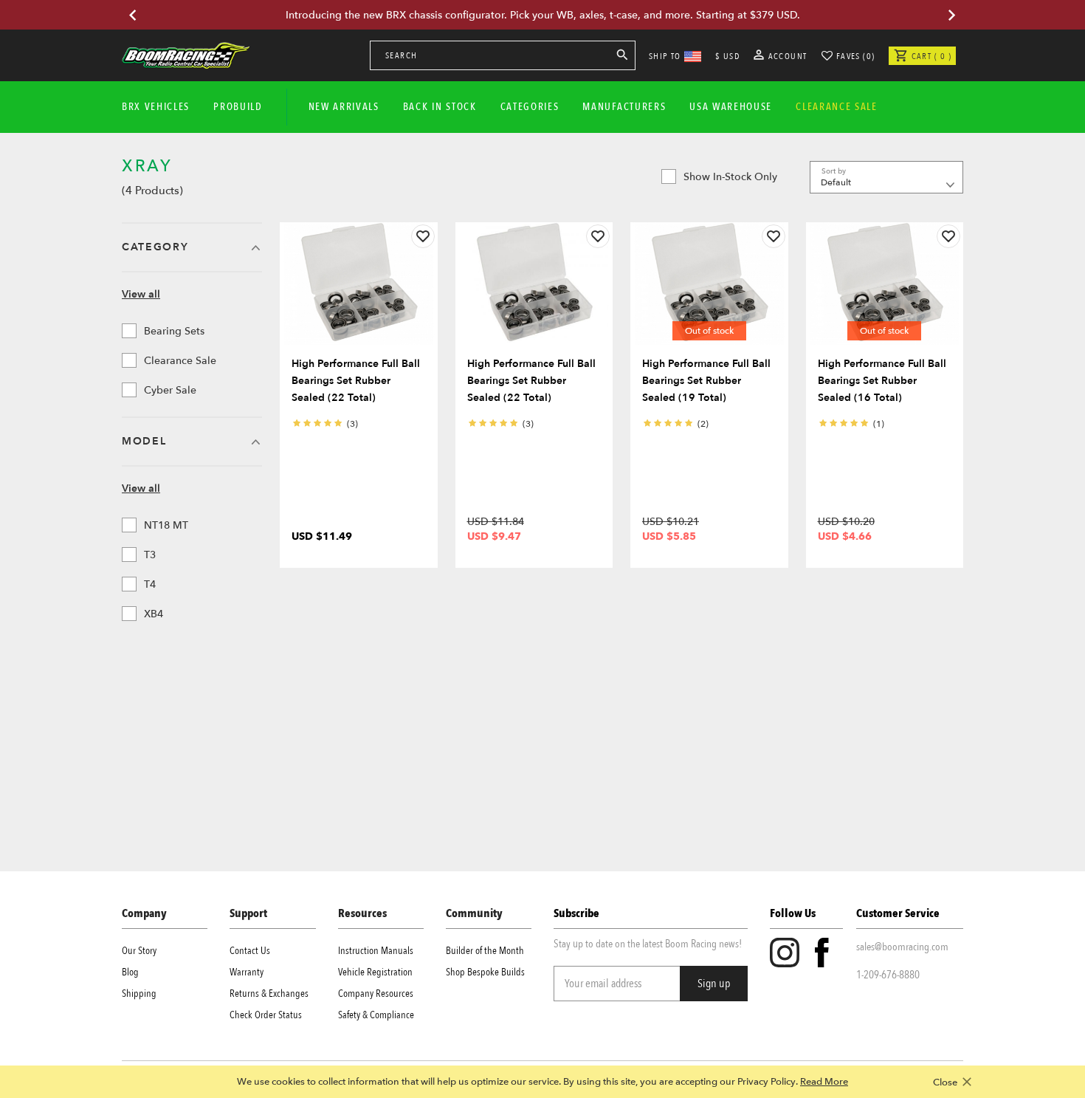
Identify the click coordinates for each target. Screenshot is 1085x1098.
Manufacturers (624, 107)
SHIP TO (665, 56)
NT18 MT (166, 525)
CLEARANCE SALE (837, 107)
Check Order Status (266, 1015)
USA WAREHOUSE (730, 107)
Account (786, 56)
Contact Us (250, 951)
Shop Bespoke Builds (485, 972)
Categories (529, 107)
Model (144, 441)
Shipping (139, 994)
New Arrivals (344, 107)
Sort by (834, 171)
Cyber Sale (170, 390)
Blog (130, 972)
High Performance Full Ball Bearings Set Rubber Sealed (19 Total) (706, 381)
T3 (150, 555)
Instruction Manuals (375, 951)
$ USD (727, 56)
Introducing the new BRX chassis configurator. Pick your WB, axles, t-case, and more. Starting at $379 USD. (543, 15)
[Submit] (622, 57)
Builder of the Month (485, 951)
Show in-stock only (730, 177)
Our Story (139, 951)
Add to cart (358, 330)
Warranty (247, 972)
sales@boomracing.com (902, 946)
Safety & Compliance (376, 1015)
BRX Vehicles (156, 107)
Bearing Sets (174, 331)
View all (141, 294)
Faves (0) (855, 56)
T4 (150, 584)
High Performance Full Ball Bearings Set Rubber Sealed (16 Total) (882, 381)
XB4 (153, 614)
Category (155, 247)
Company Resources (375, 994)
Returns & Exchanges (269, 994)
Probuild (237, 107)
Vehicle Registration (375, 972)
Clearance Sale (180, 361)
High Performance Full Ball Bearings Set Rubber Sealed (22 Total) (356, 381)
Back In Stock (440, 107)
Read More (824, 1081)
